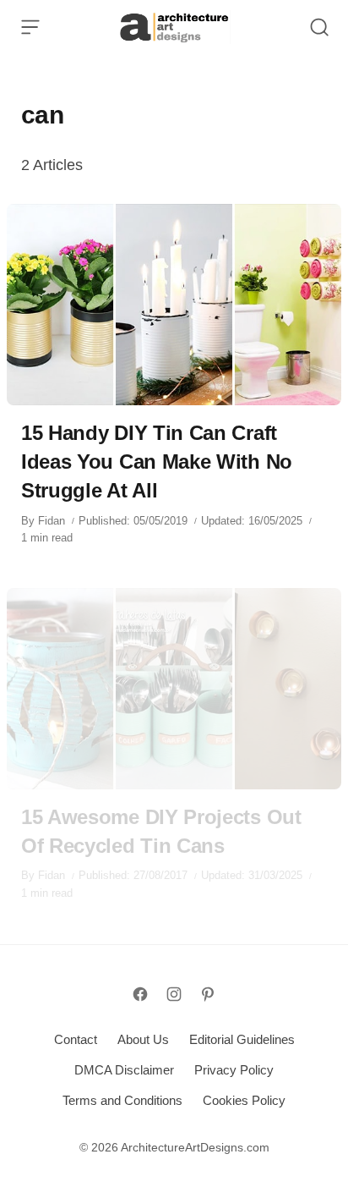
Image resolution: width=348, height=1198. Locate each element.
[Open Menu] (30, 27)
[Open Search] (319, 27)
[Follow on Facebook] (140, 994)
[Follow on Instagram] (174, 994)
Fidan (51, 520)
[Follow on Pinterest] (208, 994)
